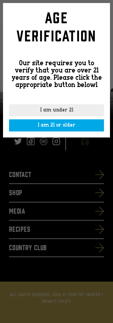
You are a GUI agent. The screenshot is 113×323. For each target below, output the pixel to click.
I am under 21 (56, 110)
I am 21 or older (56, 125)
